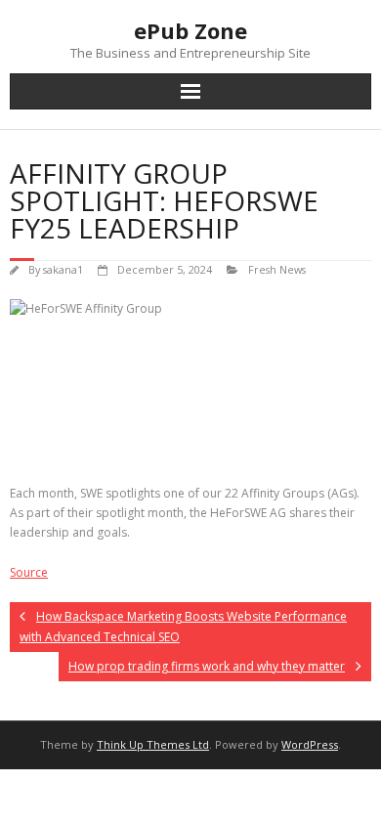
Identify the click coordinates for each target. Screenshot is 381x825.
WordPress (309, 744)
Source (29, 572)
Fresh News (277, 269)
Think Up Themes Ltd (153, 744)
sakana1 (63, 269)
